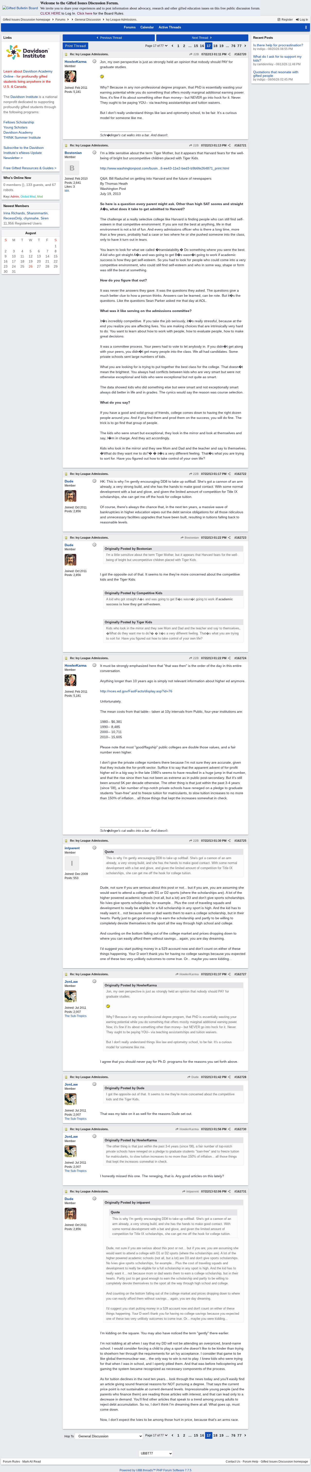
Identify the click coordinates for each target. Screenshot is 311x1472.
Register (287, 19)
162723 (241, 537)
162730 (241, 1129)
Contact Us (233, 1461)
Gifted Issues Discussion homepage (26, 19)
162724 (241, 658)
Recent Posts (263, 38)
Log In (303, 19)
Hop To (69, 1436)
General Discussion (88, 19)
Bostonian (191, 537)
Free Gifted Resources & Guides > (29, 168)
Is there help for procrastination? (278, 45)
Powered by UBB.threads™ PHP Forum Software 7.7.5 (155, 1470)
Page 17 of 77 (154, 46)
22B (196, 54)
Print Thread (75, 46)
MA (67, 190)
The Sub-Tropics (75, 1016)
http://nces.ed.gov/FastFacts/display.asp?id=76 (136, 691)
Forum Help (250, 1461)
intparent (192, 1191)
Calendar (147, 27)
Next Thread (200, 38)
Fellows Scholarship (18, 122)
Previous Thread (110, 38)
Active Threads (170, 27)
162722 (241, 474)
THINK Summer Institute (22, 137)
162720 (241, 54)
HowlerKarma (189, 974)
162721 (241, 145)
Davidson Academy (18, 132)
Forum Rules (11, 1461)
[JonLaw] (70, 1001)
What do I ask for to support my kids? (277, 58)
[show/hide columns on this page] (306, 27)
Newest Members (16, 206)
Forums (60, 19)
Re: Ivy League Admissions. (89, 54)
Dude (195, 1077)
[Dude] (70, 501)
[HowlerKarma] (70, 81)
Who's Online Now (17, 178)
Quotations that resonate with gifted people (275, 74)
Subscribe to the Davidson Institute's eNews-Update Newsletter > (23, 153)
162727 (241, 974)
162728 (241, 1077)
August (30, 233)
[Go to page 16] (172, 45)
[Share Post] (229, 54)
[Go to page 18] (245, 45)
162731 (241, 1191)
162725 (241, 840)
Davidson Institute (24, 97)
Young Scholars (15, 127)
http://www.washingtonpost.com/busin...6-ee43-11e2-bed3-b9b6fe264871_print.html (164, 168)
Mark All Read (31, 1461)
